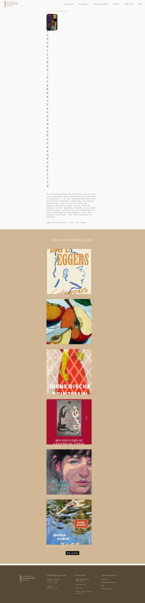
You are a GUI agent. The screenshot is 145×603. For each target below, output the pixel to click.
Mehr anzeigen (72, 553)
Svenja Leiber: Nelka (55, 346)
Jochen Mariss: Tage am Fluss (59, 546)
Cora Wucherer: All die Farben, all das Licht (66, 496)
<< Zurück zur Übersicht (57, 11)
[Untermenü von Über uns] (133, 4)
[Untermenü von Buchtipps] (88, 4)
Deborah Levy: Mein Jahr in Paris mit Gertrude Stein (70, 446)
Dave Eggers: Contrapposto (58, 296)
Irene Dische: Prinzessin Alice (60, 396)
